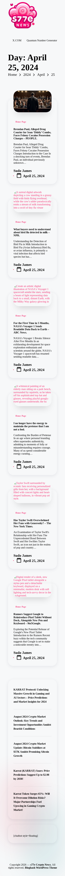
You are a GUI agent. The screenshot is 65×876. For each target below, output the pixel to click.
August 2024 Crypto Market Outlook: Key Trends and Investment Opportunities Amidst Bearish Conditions (32, 722)
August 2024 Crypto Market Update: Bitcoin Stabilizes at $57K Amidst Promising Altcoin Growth (31, 749)
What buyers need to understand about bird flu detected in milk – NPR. (32, 232)
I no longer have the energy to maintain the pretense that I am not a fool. (31, 426)
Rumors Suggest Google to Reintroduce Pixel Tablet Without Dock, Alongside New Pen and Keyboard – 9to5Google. (33, 619)
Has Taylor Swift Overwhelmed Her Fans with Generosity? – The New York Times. (32, 523)
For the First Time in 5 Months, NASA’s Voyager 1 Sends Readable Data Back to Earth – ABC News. (31, 328)
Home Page (21, 122)
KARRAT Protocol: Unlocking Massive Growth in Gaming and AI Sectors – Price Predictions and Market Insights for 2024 (32, 695)
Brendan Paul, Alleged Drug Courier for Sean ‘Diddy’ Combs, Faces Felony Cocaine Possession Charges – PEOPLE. (32, 134)
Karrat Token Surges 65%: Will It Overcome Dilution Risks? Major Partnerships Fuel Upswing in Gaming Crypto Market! (32, 801)
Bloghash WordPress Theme (41, 867)
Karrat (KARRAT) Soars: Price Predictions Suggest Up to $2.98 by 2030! (32, 774)
